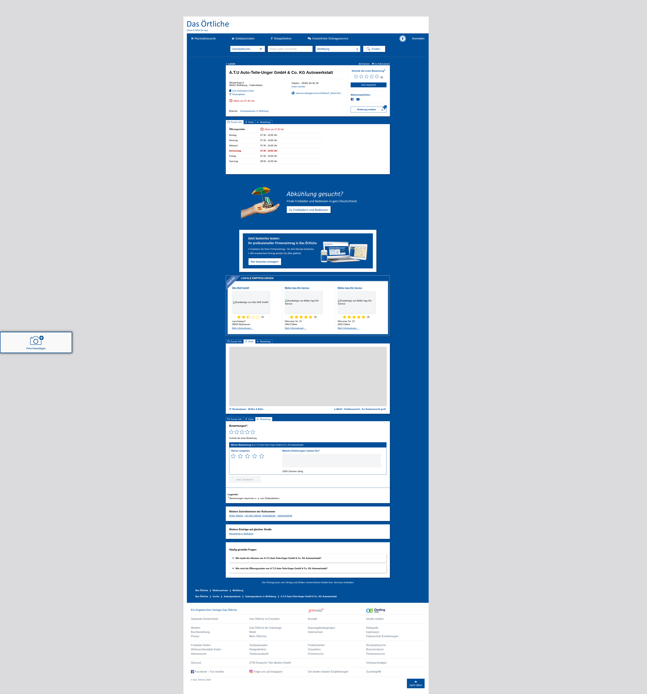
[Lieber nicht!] (233, 456)
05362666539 (268, 516)
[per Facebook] (352, 99)
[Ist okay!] (247, 456)
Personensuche (375, 653)
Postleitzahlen (316, 645)
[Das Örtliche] (208, 25)
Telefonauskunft (258, 653)
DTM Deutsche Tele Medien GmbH (270, 662)
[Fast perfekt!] (254, 456)
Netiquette (372, 627)
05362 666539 (236, 516)
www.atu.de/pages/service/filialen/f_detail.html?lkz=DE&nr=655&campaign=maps (320, 93)
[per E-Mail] (359, 99)
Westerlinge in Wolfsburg (241, 533)
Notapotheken (282, 38)
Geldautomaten (244, 38)
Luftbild (338, 409)
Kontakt (312, 618)
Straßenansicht (352, 409)
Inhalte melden (375, 618)
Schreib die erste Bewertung (368, 70)
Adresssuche (199, 653)
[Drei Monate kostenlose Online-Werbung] (308, 234)
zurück (230, 64)
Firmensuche (316, 653)
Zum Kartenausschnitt (243, 91)
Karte (251, 122)
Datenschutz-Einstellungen (382, 636)
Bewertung (265, 122)
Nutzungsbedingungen (321, 627)
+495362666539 (284, 516)
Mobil (252, 632)
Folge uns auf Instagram (268, 671)
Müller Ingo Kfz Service (297, 288)
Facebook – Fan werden (209, 671)
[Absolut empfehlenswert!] (261, 456)
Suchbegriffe (373, 671)
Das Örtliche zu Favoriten (264, 618)
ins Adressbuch (382, 64)
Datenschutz (315, 632)
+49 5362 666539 (252, 516)
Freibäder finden (201, 645)
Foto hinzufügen (36, 348)
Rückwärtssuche (205, 38)
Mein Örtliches (258, 636)
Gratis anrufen (298, 86)
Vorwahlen (314, 649)
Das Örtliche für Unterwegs (265, 627)
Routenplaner (238, 94)
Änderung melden (366, 109)
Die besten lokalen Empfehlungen (328, 671)
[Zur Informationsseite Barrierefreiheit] (402, 38)
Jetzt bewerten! (368, 85)
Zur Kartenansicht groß (374, 409)
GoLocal (196, 662)
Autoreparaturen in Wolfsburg (254, 111)
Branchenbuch (375, 649)
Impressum (372, 632)
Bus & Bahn (257, 409)
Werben (195, 627)
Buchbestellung (200, 632)
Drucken (365, 64)
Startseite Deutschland (204, 618)
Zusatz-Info (236, 122)
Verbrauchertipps (376, 662)
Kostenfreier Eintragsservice (330, 38)
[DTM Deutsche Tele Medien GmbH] (337, 611)
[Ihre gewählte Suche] (247, 49)
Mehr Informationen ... (243, 328)
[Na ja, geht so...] (240, 456)
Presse (195, 636)
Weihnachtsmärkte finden (206, 649)
